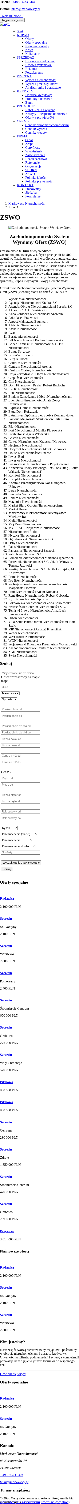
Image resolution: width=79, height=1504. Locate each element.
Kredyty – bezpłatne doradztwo (46, 114)
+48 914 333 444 (23, 2)
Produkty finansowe (38, 99)
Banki (29, 102)
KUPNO (23, 35)
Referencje (32, 162)
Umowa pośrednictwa (40, 61)
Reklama (31, 68)
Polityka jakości (35, 177)
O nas (29, 140)
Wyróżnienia (33, 151)
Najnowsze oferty (37, 46)
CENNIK (23, 121)
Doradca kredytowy (38, 95)
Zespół (29, 144)
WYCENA (24, 76)
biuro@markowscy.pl (25, 9)
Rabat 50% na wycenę (40, 110)
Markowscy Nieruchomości (26, 203)
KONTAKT (25, 185)
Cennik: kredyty (36, 132)
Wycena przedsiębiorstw (41, 84)
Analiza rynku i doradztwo (43, 87)
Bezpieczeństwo (36, 159)
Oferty (29, 38)
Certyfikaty (32, 147)
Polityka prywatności (39, 181)
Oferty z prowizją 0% (39, 117)
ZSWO (30, 174)
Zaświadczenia (35, 155)
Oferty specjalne (36, 42)
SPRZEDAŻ (25, 57)
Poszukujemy (34, 72)
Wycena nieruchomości (40, 80)
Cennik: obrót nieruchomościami (47, 125)
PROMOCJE (26, 106)
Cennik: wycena (36, 129)
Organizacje (33, 166)
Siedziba (31, 192)
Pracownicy (33, 189)
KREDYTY (25, 91)
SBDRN (31, 170)
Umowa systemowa (38, 65)
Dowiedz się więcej (13, 1374)
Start (20, 31)
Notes (29, 50)
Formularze (32, 196)
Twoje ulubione (11, 16)
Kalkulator (32, 53)
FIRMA (22, 136)
